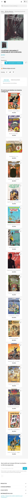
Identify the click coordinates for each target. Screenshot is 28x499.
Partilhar (6, 72)
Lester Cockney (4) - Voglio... (14, 452)
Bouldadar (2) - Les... (14, 156)
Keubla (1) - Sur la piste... (14, 384)
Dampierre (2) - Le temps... (14, 361)
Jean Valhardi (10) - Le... (14, 247)
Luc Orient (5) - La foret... (14, 315)
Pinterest (13, 72)
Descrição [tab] (6, 80)
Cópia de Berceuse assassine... (14, 270)
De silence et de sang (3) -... (14, 406)
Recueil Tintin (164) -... (14, 133)
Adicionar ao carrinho (14, 63)
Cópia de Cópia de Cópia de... (14, 224)
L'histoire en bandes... (14, 338)
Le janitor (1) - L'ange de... (14, 179)
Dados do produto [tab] (15, 80)
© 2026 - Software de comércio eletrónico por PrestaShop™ (12, 496)
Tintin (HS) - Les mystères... (14, 429)
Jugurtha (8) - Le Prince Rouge (14, 202)
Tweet (10, 72)
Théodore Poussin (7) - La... (14, 293)
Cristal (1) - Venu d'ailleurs (14, 110)
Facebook (2, 476)
